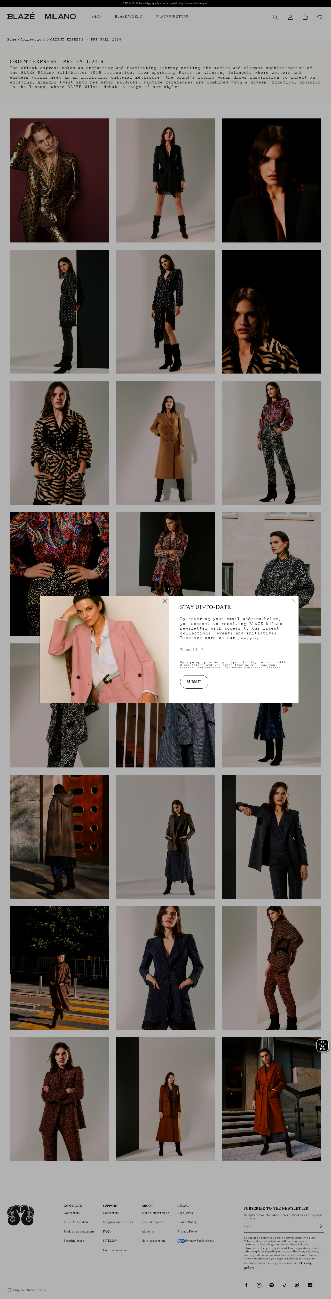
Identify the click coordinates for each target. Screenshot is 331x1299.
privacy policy (248, 638)
